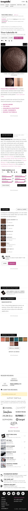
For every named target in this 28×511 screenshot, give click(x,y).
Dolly (7, 243)
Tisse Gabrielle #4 (9, 32)
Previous (24, 44)
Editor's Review (8, 104)
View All (16, 15)
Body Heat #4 (10, 249)
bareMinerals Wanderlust (8, 164)
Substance (9, 237)
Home (2, 26)
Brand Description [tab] (6, 302)
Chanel (3, 35)
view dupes (17, 166)
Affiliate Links (17, 135)
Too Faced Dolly (9, 156)
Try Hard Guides (18, 499)
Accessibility (4, 508)
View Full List (14, 427)
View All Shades (14, 348)
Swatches (19, 4)
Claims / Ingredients (9, 110)
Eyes (19, 26)
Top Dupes (6, 106)
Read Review (5, 185)
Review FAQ (4, 503)
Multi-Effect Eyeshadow (16, 35)
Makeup (14, 26)
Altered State (10, 225)
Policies (3, 501)
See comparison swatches (13, 165)
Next (26, 44)
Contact (3, 499)
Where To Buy (22, 185)
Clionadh (3, 19)
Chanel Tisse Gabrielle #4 (9, 89)
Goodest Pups (18, 501)
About (3, 497)
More (24, 4)
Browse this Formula (10, 112)
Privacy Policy (5, 505)
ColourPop (4, 21)
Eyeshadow (4, 28)
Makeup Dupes (7, 5)
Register (12, 263)
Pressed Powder (14, 28)
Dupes (11, 38)
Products (8, 26)
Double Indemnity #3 (12, 219)
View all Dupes (21, 209)
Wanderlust (9, 231)
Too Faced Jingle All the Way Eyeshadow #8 (13, 158)
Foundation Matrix (13, 5)
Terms (3, 506)
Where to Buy (19, 38)
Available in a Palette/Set (11, 108)
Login (23, 1)
